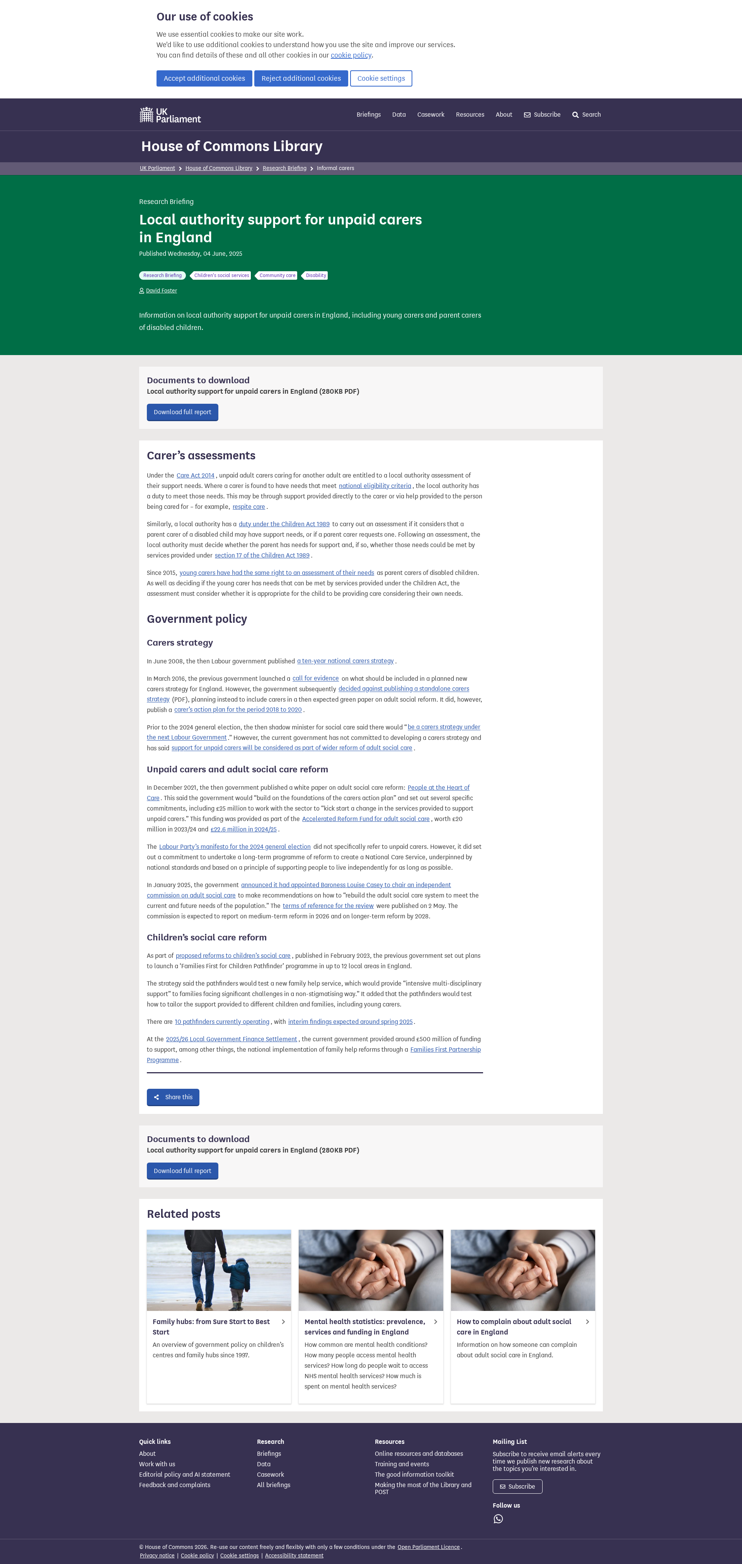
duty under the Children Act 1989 (284, 524)
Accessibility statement (294, 1555)
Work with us (157, 1464)
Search (591, 114)
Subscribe (547, 114)
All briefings (273, 1485)
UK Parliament (157, 168)
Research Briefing (284, 168)
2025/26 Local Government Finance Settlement (231, 1039)
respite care (249, 506)
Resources (470, 114)
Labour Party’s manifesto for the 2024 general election (235, 846)
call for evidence (316, 678)
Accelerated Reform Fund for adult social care (366, 819)
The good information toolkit (414, 1474)
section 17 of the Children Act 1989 (262, 555)
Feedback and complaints (174, 1485)
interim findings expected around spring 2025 (350, 1021)
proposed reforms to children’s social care (233, 955)
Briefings (369, 114)
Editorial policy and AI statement (184, 1474)
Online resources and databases (419, 1453)
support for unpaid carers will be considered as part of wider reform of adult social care (292, 748)
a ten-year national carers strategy (345, 661)
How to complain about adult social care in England (514, 1327)
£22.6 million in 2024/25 (244, 829)
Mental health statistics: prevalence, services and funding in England (365, 1327)
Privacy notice (157, 1555)
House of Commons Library (232, 146)
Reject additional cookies (301, 78)
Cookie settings (381, 78)
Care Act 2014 (195, 475)
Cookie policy (197, 1555)
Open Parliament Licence (429, 1547)
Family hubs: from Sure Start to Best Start (211, 1327)
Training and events (402, 1464)
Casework (430, 114)
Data (399, 114)
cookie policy (351, 55)
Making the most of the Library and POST (423, 1489)
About (504, 114)
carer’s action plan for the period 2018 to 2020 (238, 710)
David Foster (161, 290)
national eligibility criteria (375, 486)
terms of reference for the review (328, 906)
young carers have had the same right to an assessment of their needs (277, 572)
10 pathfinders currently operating (222, 1021)
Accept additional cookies (204, 78)
